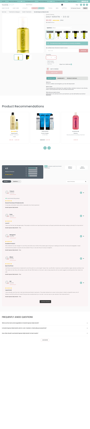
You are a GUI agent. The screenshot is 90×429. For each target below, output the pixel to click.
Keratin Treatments (26, 12)
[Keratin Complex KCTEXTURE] (45, 121)
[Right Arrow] (49, 148)
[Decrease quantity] (47, 57)
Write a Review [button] (70, 167)
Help (77, 4)
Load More (45, 340)
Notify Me (83, 50)
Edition (64, 8)
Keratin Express (50, 14)
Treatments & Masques (14, 12)
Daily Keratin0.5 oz (57, 16)
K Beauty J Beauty (38, 8)
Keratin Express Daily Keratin (11, 207)
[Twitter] (84, 1)
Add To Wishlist (54, 69)
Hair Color (5, 8)
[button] (81, 193)
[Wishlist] (84, 5)
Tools (50, 8)
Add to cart (54, 72)
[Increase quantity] (55, 57)
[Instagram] (85, 1)
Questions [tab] (15, 181)
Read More (48, 95)
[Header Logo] (8, 4)
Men (57, 8)
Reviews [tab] (6, 181)
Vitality (25, 8)
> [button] (45, 301)
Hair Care (16, 8)
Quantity (48, 54)
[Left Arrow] (45, 148)
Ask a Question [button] (82, 167)
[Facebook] (82, 1)
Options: (51, 28)
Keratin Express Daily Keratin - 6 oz (13, 227)
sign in (85, 8)
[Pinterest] (87, 1)
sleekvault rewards (76, 8)
